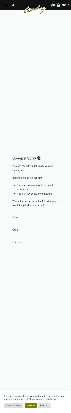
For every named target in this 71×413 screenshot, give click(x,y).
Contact (16, 242)
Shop (15, 229)
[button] (13, 5)
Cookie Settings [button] (13, 405)
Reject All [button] (44, 405)
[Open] (5, 5)
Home (15, 216)
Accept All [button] (31, 405)
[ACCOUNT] (58, 5)
